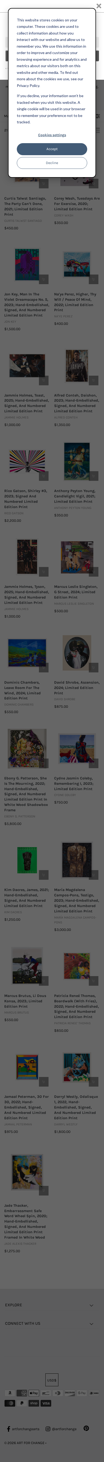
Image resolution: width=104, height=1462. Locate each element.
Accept (52, 149)
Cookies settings (52, 135)
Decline (52, 163)
